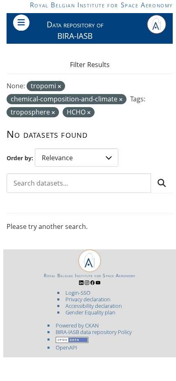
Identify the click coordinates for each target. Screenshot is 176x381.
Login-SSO (77, 292)
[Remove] (59, 86)
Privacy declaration (88, 299)
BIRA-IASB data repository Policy (94, 332)
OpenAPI (66, 347)
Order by (19, 158)
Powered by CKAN (77, 325)
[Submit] (162, 183)
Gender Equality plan (90, 312)
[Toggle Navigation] (21, 22)
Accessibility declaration (93, 305)
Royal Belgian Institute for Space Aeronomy (101, 4)
